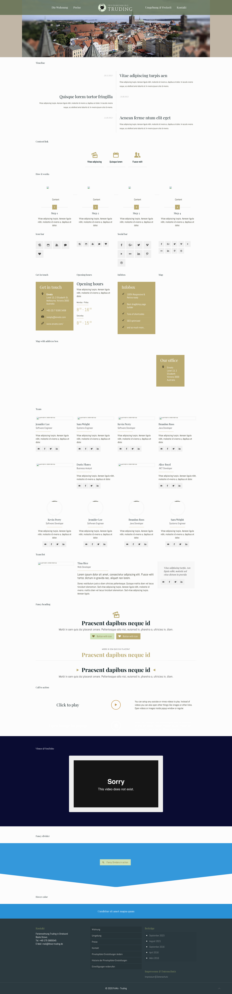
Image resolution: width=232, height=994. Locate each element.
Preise (94, 941)
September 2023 (156, 935)
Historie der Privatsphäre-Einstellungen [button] (109, 960)
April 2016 (154, 952)
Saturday (80, 315)
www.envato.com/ (54, 323)
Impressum (150, 976)
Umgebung (96, 935)
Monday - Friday (82, 302)
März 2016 (154, 958)
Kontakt (95, 947)
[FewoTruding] (116, 7)
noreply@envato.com (56, 317)
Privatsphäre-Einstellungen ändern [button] (107, 954)
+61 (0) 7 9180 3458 (56, 310)
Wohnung (96, 929)
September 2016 (156, 946)
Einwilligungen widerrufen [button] (103, 966)
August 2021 (155, 941)
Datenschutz (162, 976)
